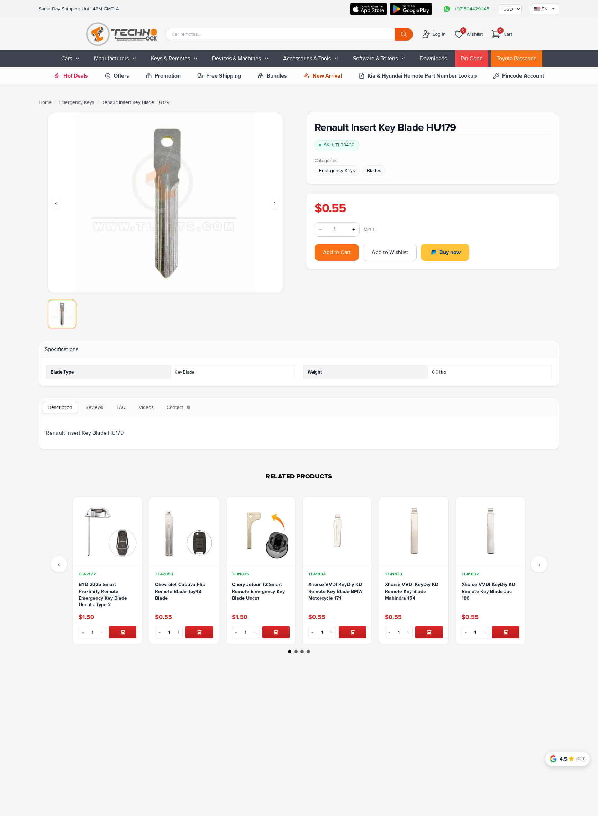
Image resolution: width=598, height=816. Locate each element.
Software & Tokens (375, 58)
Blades (374, 170)
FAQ (121, 407)
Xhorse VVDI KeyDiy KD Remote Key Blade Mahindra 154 (411, 591)
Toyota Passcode (517, 58)
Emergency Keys (76, 102)
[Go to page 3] (302, 651)
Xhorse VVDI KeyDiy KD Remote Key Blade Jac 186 (488, 591)
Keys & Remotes (170, 58)
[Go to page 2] (296, 651)
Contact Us (178, 407)
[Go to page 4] (308, 651)
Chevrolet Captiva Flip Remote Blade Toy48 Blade (180, 591)
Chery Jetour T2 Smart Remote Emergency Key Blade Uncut (258, 591)
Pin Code (472, 58)
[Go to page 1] (289, 651)
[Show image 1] (62, 314)
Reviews (94, 407)
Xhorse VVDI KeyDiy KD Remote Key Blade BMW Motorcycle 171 (335, 591)
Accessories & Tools (307, 58)
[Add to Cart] (122, 632)
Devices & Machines (236, 58)
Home (45, 102)
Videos (146, 407)
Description (60, 407)
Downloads (433, 58)
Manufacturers (111, 58)
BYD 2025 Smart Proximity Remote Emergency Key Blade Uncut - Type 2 (103, 595)
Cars (66, 58)
